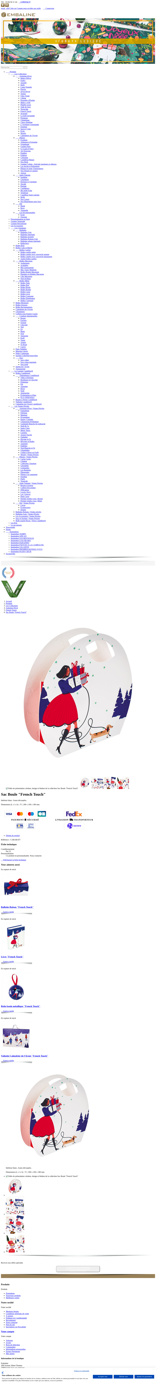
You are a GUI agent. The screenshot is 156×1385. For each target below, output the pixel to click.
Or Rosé (23, 345)
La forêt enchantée (27, 116)
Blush (22, 206)
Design (23, 510)
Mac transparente (27, 268)
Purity (22, 479)
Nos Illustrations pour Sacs (30, 202)
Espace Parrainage (13, 1351)
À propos (9, 1316)
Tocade (23, 184)
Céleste (23, 98)
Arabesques (24, 263)
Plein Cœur (24, 496)
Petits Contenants (22, 353)
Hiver (22, 389)
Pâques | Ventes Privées (27, 457)
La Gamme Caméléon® (22, 371)
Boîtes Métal (22, 281)
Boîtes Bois (20, 246)
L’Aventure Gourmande (29, 124)
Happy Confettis (26, 419)
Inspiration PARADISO (20, 543)
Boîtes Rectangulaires (24, 307)
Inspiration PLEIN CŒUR (21, 551)
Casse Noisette (26, 87)
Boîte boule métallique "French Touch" (20, 1006)
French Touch (25, 111)
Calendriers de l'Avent (29, 136)
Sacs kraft (24, 364)
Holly (22, 85)
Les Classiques (18, 228)
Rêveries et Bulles (27, 441)
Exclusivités (10, 554)
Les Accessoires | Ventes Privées (28, 516)
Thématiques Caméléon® (27, 375)
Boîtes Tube (25, 283)
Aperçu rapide (7, 912)
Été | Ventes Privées (25, 503)
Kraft (22, 338)
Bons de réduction (13, 1345)
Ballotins (21, 230)
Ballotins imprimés (27, 235)
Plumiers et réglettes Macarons (32, 274)
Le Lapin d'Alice (27, 149)
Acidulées (24, 265)
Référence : (5, 840)
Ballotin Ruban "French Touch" (17, 907)
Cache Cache (25, 459)
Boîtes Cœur (25, 292)
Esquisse (23, 127)
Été (19, 204)
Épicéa (23, 89)
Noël (22, 391)
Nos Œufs (24, 162)
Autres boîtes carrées (28, 259)
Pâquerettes (24, 472)
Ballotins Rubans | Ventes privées (28, 512)
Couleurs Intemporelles (26, 316)
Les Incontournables (25, 213)
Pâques (20, 138)
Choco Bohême (26, 122)
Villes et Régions (27, 378)
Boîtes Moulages (22, 303)
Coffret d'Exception (28, 488)
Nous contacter (11, 1322)
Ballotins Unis (25, 232)
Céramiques (20, 312)
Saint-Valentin (23, 175)
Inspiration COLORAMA (21, 540)
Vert (22, 327)
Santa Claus (25, 428)
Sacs (19, 358)
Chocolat (23, 325)
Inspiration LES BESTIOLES (22, 538)
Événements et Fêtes (28, 395)
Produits (11, 72)
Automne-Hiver (24, 76)
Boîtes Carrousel (26, 301)
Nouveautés (10, 527)
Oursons (23, 217)
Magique (23, 415)
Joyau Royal (25, 91)
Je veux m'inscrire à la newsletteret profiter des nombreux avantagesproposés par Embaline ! (78, 1269)
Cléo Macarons (26, 276)
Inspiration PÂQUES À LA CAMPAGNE (27, 545)
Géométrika (24, 450)
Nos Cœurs (24, 199)
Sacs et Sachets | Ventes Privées (28, 518)
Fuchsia (23, 320)
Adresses (9, 1340)
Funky (22, 80)
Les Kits (14, 523)
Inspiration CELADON (20, 547)
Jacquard (23, 113)
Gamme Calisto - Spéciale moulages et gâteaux (38, 164)
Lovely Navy (25, 492)
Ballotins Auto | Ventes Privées (27, 514)
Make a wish (25, 102)
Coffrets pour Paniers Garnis (27, 314)
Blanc (22, 331)
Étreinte (23, 186)
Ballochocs (24, 243)
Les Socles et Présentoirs (29, 166)
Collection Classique (28, 463)
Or (21, 329)
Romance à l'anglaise (28, 182)
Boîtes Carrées (23, 250)
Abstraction (24, 393)
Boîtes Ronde (25, 290)
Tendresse (24, 193)
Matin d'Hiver (25, 78)
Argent (23, 342)
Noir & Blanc (25, 279)
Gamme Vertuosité (18, 221)
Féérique (23, 413)
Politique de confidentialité (81, 1371)
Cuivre (23, 347)
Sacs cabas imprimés (28, 362)
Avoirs (8, 1343)
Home (8, 529)
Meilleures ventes (12, 1298)
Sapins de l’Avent (22, 367)
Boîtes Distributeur (27, 298)
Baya (22, 208)
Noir (22, 334)
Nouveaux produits (13, 1296)
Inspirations (12, 532)
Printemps (24, 382)
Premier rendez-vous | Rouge (31, 499)
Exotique (23, 140)
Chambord (24, 180)
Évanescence (25, 507)
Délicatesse (24, 490)
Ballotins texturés (27, 237)
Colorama (24, 158)
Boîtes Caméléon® (23, 373)
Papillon (23, 153)
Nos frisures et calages (29, 171)
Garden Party (25, 147)
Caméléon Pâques (27, 160)
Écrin (22, 131)
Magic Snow (25, 430)
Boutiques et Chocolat (29, 380)
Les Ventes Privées (20, 406)
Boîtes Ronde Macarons (29, 272)
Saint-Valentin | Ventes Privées (29, 483)
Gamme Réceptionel (18, 224)
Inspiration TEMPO (18, 534)
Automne (24, 386)
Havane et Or (25, 439)
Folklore (23, 155)
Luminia (23, 433)
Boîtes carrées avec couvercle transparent (36, 257)
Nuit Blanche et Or (27, 448)
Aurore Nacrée (26, 435)
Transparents (20, 369)
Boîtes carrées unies (28, 252)
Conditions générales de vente (17, 1314)
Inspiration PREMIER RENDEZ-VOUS (26, 549)
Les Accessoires (17, 226)
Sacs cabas (24, 360)
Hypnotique (25, 417)
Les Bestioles (25, 470)
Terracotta (24, 109)
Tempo (23, 94)
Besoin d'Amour (26, 485)
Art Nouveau (25, 151)
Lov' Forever (25, 494)
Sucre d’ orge (25, 129)
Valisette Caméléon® (24, 402)
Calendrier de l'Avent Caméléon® (29, 404)
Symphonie (24, 144)
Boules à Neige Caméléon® (26, 400)
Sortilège (23, 177)
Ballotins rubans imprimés (30, 241)
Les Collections (19, 74)
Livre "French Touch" (12, 956)
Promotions (10, 1293)
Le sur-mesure (16, 525)
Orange (23, 323)
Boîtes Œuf (24, 285)
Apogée (23, 83)
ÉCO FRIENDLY (27, 397)
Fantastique (24, 411)
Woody (23, 133)
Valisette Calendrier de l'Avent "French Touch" (24, 1056)
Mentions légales (12, 1311)
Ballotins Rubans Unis (29, 239)
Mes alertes (10, 1354)
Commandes (10, 1347)
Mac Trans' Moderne (28, 270)
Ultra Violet (24, 96)
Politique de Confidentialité (16, 1318)
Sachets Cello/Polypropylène (27, 356)
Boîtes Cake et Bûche (24, 248)
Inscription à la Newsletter (16, 1327)
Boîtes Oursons (21, 305)
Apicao (23, 173)
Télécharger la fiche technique (13, 860)
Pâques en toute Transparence (31, 169)
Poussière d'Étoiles (27, 100)
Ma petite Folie (26, 191)
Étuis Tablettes (21, 349)
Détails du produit (13, 836)
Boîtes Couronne (27, 296)
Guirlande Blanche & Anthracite (32, 424)
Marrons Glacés (22, 351)
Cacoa (22, 505)
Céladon (23, 461)
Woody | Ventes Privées (29, 455)
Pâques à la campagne (28, 474)
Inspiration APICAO (19, 536)
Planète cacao (25, 105)
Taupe (22, 340)
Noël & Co (24, 426)
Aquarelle (24, 210)
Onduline (24, 437)
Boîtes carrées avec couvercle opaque (34, 254)
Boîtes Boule (25, 287)
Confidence (24, 188)
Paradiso (23, 477)
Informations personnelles (16, 1349)
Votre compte (7, 1331)
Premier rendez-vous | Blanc (31, 501)
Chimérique (24, 120)
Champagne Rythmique (29, 422)
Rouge (23, 318)
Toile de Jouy (25, 107)
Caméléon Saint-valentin (29, 195)
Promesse (24, 118)
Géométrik (24, 466)
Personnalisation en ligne (20, 219)
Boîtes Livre (25, 294)
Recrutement (11, 1320)
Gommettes (24, 468)
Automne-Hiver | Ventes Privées (30, 408)
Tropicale (24, 481)
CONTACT (24, 2)
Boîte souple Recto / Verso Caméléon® (31, 521)
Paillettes (23, 446)
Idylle (22, 197)
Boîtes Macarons (24, 261)
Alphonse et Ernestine (28, 142)
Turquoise (24, 336)
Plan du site (10, 1325)
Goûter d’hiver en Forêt (29, 452)
